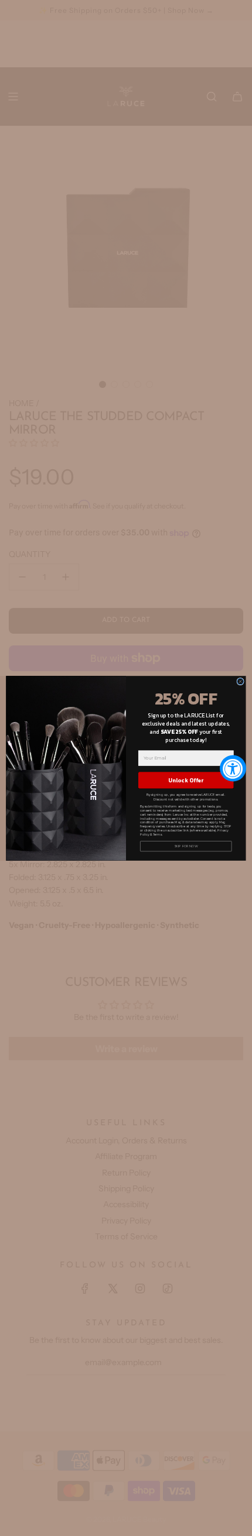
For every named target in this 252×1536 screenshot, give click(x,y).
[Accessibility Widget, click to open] (233, 768)
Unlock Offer (185, 780)
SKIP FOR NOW (185, 846)
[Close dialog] (240, 681)
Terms (157, 834)
